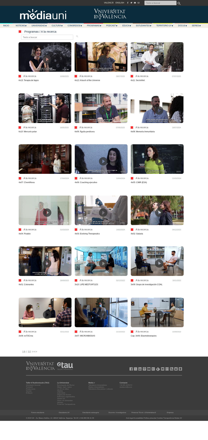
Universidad (39, 25)
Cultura (57, 25)
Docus (182, 25)
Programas (94, 25)
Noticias (21, 25)
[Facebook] (128, 3)
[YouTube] (135, 3)
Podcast (111, 25)
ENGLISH (120, 3)
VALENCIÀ (109, 3)
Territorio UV (164, 25)
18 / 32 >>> (29, 351)
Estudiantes (143, 25)
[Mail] (138, 3)
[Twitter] (131, 3)
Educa (126, 25)
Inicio (6, 25)
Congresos (75, 25)
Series (196, 25)
